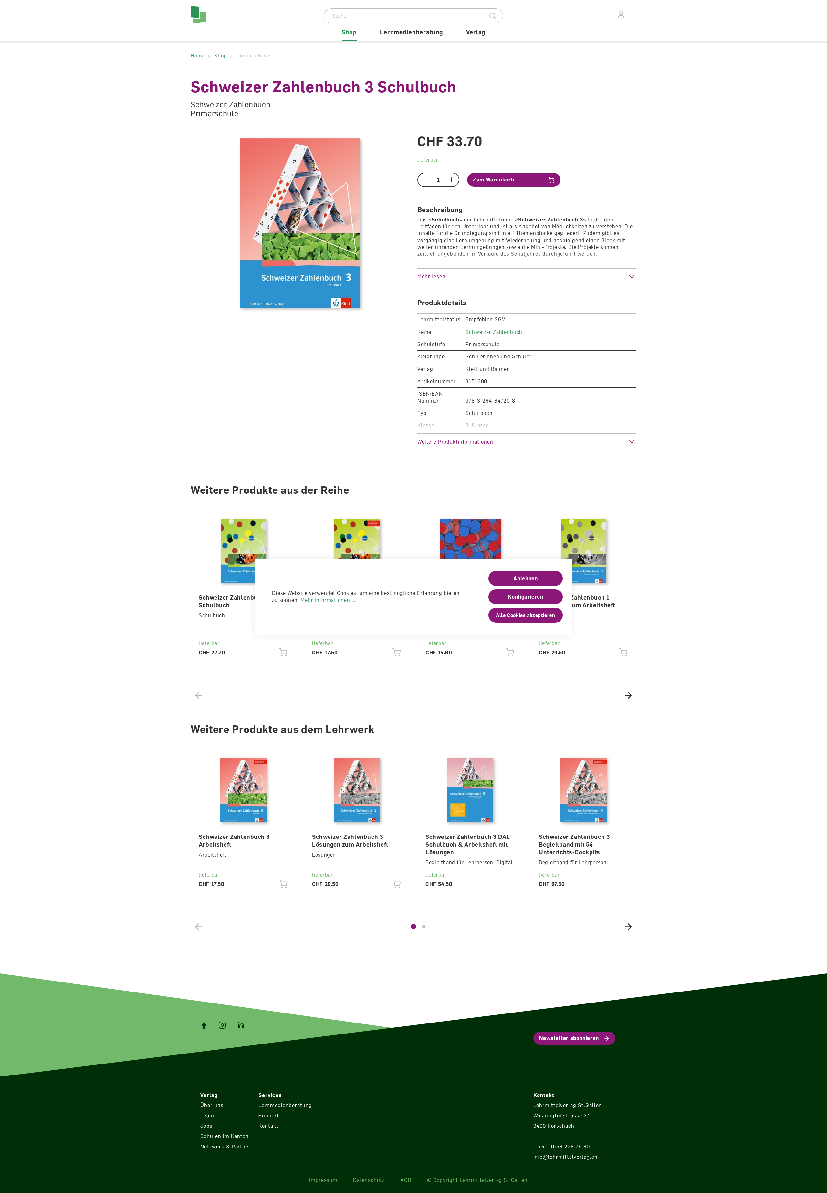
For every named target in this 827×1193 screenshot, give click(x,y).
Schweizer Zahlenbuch (494, 332)
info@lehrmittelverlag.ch (565, 1157)
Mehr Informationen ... (328, 600)
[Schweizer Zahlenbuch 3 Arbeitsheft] (243, 790)
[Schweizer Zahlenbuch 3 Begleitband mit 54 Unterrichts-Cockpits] (584, 790)
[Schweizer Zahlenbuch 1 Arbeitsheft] (357, 551)
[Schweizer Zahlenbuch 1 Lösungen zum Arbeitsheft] (584, 551)
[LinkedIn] (240, 1025)
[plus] (452, 179)
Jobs (206, 1126)
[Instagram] (222, 1025)
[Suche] (493, 16)
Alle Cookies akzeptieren (525, 615)
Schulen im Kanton (224, 1136)
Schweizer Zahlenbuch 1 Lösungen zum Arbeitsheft (577, 601)
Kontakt (268, 1126)
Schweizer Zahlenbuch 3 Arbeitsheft (234, 840)
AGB (406, 1180)
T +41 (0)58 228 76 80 (561, 1146)
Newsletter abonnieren (569, 1038)
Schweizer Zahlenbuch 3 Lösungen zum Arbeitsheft (350, 840)
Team (207, 1115)
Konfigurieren (525, 596)
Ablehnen (525, 578)
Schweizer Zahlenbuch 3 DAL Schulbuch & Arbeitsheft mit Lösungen (467, 844)
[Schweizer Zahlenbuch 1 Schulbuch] (243, 551)
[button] (526, 276)
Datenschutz (369, 1180)
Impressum (323, 1180)
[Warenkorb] (633, 14)
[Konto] (621, 15)
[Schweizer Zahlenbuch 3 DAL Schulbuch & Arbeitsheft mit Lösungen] (470, 790)
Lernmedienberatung (285, 1105)
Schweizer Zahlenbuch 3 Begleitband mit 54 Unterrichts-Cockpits (574, 844)
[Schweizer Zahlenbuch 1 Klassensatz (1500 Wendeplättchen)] (470, 551)
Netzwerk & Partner (225, 1146)
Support (268, 1115)
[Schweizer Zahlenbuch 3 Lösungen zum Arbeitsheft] (357, 790)
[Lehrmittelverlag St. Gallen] (218, 20)
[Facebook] (204, 1025)
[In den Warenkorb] (283, 652)
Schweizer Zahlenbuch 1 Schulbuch (234, 601)
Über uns (212, 1105)
